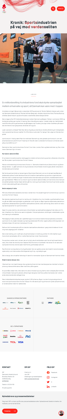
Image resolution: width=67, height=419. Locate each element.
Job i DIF (27, 374)
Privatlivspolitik (7, 388)
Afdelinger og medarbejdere (33, 377)
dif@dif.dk (5, 381)
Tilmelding (7, 411)
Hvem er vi (28, 372)
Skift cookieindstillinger (32, 379)
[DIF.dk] (4, 9)
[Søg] (53, 8)
